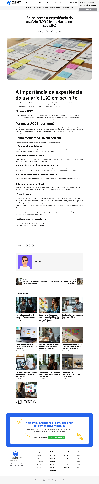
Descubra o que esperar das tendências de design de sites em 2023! (26, 402)
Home (29, 7)
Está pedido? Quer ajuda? (40, 437)
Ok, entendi (88, 9)
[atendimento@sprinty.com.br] (55, 480)
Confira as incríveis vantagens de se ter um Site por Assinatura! (72, 317)
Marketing (39, 7)
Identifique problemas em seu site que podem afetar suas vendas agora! (26, 374)
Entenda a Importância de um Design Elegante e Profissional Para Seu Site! (49, 374)
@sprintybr (39, 480)
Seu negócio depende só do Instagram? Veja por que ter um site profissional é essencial (25, 318)
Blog (34, 7)
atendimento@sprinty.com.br (64, 480)
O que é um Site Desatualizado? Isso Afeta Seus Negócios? (71, 374)
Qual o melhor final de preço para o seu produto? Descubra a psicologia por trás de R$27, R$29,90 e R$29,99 (49, 318)
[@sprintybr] (35, 480)
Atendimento (73, 2)
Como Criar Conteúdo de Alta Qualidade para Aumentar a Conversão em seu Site (72, 346)
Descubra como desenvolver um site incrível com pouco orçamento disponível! (48, 346)
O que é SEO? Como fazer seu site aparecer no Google (30, 225)
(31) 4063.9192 (49, 480)
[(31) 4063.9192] (44, 480)
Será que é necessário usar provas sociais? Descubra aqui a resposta (26, 346)
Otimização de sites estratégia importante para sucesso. (31, 223)
